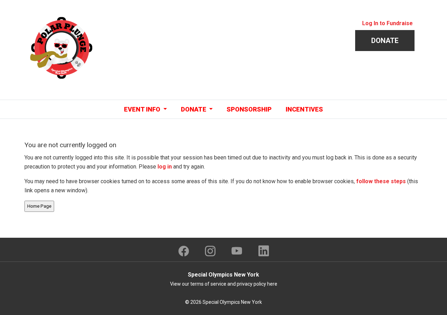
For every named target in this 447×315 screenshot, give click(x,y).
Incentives (304, 109)
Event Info (143, 109)
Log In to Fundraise (387, 23)
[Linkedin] (263, 251)
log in (164, 166)
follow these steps (381, 181)
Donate (384, 40)
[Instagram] (210, 251)
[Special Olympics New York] (61, 47)
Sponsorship (249, 109)
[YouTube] (237, 251)
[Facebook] (183, 251)
